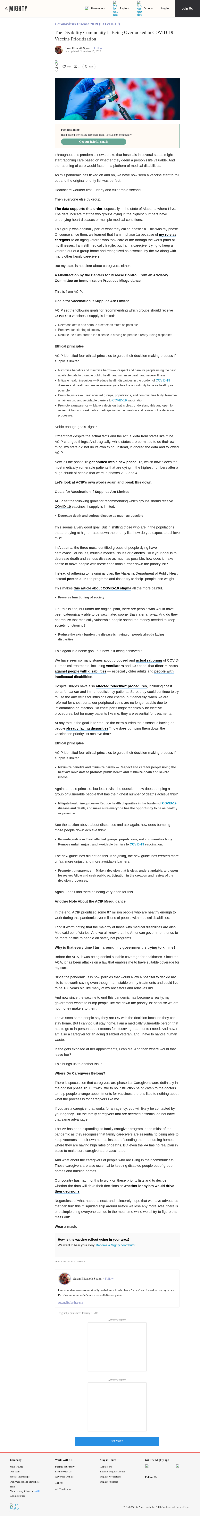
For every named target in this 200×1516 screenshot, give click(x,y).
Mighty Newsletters (110, 1476)
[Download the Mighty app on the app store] (159, 1468)
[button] (98, 48)
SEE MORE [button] (117, 1441)
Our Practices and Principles (24, 1481)
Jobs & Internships (19, 1476)
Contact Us (106, 1466)
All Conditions (63, 1489)
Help (12, 1486)
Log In (165, 8)
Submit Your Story (65, 1466)
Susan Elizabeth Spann (78, 48)
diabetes (138, 553)
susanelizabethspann (70, 1302)
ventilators (115, 666)
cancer (74, 692)
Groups (148, 8)
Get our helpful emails (93, 141)
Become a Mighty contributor (115, 1245)
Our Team (15, 1471)
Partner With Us (63, 1471)
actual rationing (149, 660)
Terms (187, 1507)
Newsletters (98, 8)
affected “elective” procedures (121, 686)
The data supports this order (78, 209)
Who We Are (16, 1466)
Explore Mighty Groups (112, 1471)
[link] (15, 8)
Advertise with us (64, 1476)
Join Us (187, 8)
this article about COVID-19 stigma (102, 588)
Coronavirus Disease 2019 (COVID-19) (87, 24)
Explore (124, 8)
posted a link (77, 579)
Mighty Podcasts (109, 1481)
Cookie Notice (17, 1495)
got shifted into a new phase (113, 462)
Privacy (179, 1507)
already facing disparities (87, 728)
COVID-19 (63, 316)
